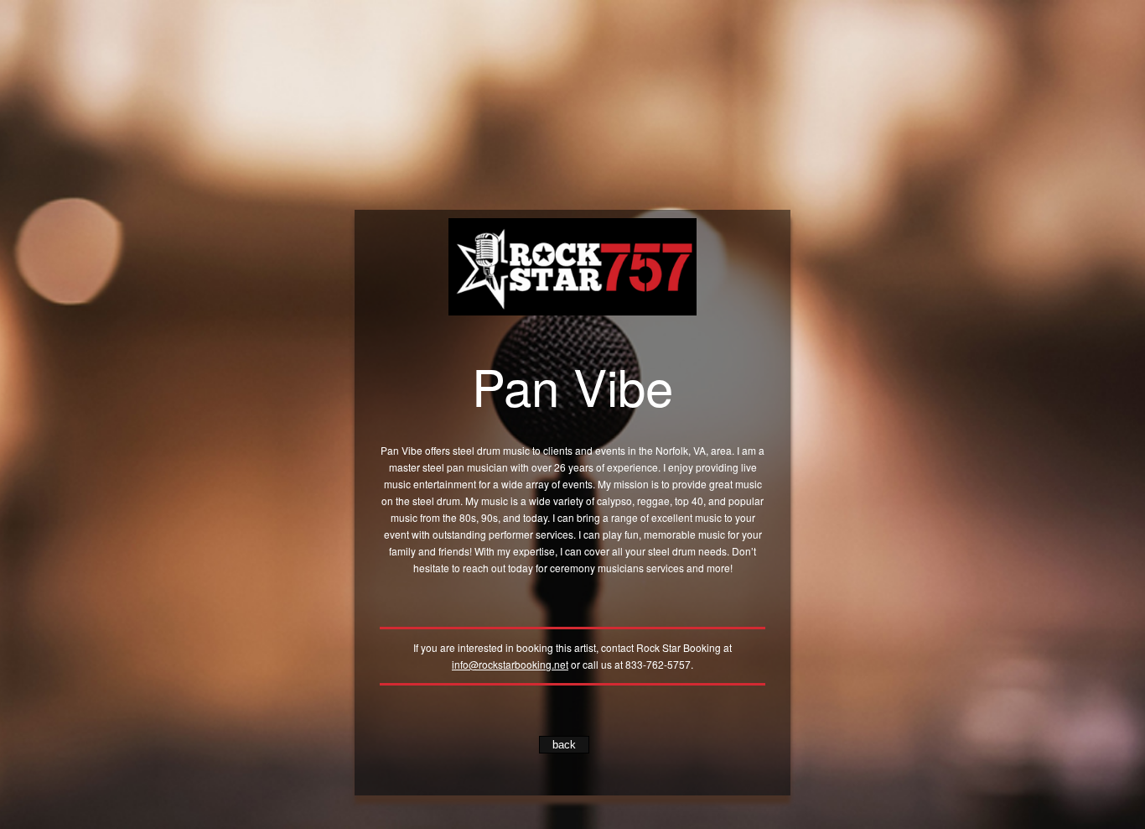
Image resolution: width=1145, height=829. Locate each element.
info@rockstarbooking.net (510, 664)
